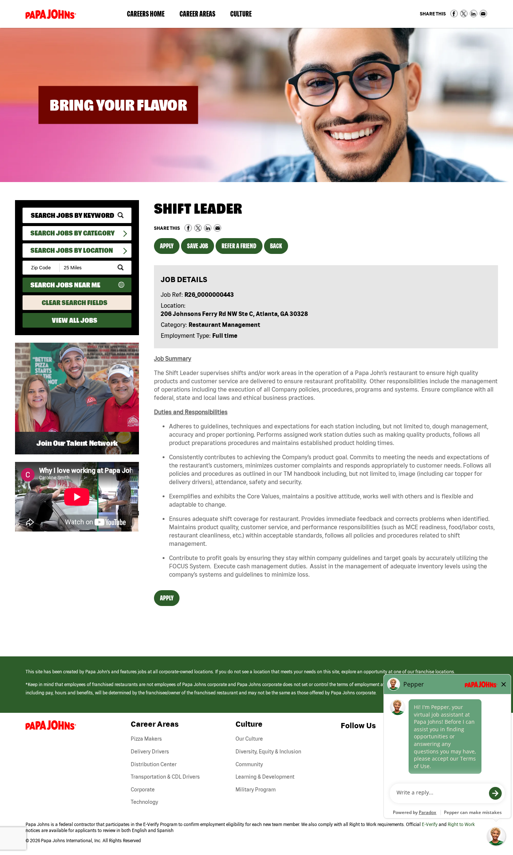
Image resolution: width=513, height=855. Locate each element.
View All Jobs (74, 320)
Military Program (255, 790)
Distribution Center (154, 764)
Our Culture (249, 739)
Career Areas (201, 15)
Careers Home (145, 13)
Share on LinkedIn (473, 13)
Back (276, 246)
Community (249, 764)
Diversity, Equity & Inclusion (268, 752)
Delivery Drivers (150, 752)
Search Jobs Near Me (65, 285)
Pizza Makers (146, 739)
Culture (244, 15)
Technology (144, 802)
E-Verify (430, 824)
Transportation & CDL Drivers (165, 777)
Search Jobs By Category (72, 233)
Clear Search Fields (74, 303)
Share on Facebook (454, 13)
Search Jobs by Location (71, 250)
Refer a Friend (239, 246)
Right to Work (461, 824)
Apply (167, 246)
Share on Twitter (464, 13)
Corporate (143, 790)
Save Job (197, 246)
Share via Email (483, 13)
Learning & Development (264, 777)
